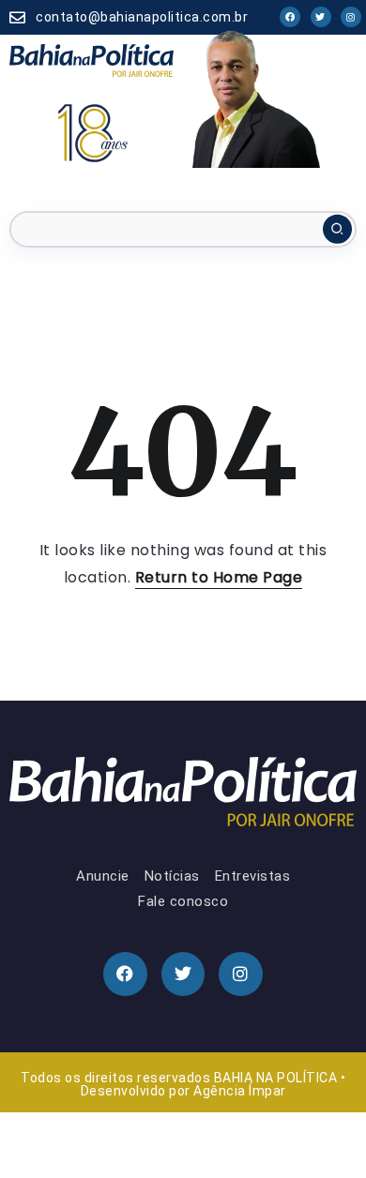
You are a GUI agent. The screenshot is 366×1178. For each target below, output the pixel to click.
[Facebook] (290, 17)
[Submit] (337, 229)
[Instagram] (351, 17)
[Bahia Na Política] (91, 59)
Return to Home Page (219, 577)
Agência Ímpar (239, 1090)
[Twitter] (321, 17)
